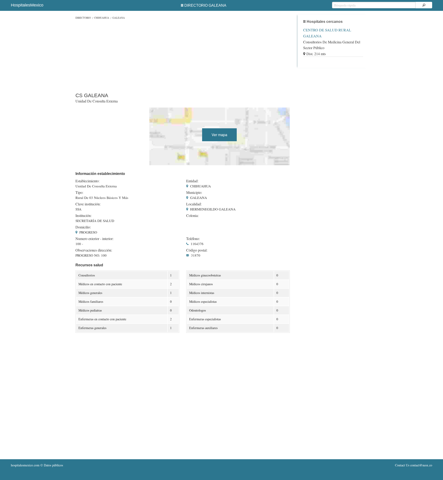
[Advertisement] (182, 55)
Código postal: (196, 250)
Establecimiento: (87, 181)
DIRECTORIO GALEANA (205, 5)
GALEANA (118, 17)
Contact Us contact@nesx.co (413, 465)
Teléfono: (193, 238)
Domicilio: (83, 227)
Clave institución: (88, 204)
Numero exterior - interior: (94, 238)
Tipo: (79, 192)
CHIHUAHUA (101, 17)
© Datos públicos (37, 465)
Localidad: (194, 204)
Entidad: (192, 181)
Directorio (83, 17)
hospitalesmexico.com (25, 465)
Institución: (83, 215)
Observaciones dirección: (93, 250)
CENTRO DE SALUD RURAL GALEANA (327, 32)
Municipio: (194, 192)
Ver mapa (219, 134)
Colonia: (192, 215)
